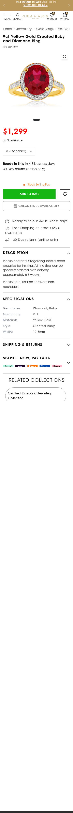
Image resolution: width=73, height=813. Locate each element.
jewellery (24, 29)
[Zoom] (64, 56)
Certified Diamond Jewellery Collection (30, 396)
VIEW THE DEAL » (36, 5)
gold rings (45, 29)
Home (7, 29)
